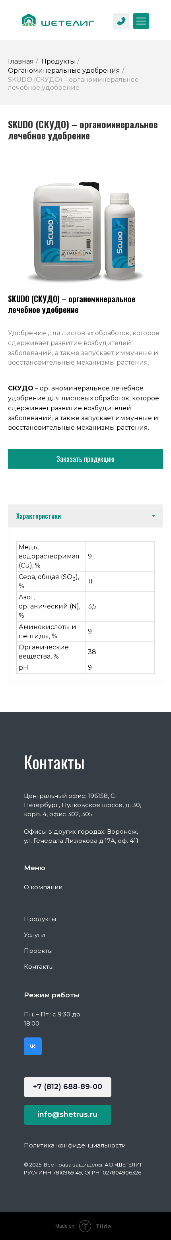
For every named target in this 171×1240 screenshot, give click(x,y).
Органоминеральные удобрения (64, 70)
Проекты (38, 950)
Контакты (39, 966)
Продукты (58, 61)
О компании (43, 887)
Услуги (34, 935)
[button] (85, 459)
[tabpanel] (85, 604)
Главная (21, 61)
